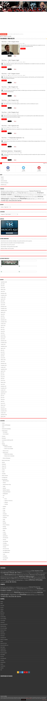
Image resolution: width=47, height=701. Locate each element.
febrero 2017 (3, 289)
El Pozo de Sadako (3, 628)
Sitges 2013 (14, 578)
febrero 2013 (3, 359)
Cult (3, 495)
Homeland (5, 513)
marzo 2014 (3, 335)
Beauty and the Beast (6, 491)
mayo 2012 (3, 376)
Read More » (23, 48)
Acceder (2, 178)
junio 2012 (2, 374)
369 (18, 127)
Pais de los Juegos (3, 652)
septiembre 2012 (4, 369)
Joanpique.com (3, 637)
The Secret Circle (6, 548)
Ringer (4, 530)
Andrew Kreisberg (9, 191)
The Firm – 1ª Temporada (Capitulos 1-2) (12, 137)
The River (4, 546)
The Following (5, 541)
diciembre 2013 (3, 340)
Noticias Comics (6, 450)
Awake (4, 486)
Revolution (5, 528)
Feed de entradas (4, 180)
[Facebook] (20, 672)
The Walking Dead (6, 552)
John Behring (30, 194)
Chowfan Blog (3, 616)
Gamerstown (2, 633)
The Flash (6, 504)
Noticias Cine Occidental (32, 196)
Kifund (1, 641)
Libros (3, 441)
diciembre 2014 (3, 319)
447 (24, 75)
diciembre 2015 (3, 306)
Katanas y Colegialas (4, 639)
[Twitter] (22, 672)
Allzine (1, 603)
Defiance (4, 506)
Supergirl (6, 502)
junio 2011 (2, 397)
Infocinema (2, 635)
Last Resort (5, 517)
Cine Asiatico (5, 432)
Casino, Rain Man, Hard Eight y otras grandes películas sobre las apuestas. (19, 240)
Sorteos (3, 469)
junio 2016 (2, 300)
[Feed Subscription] (46, 38)
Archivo (2, 207)
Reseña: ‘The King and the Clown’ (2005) (11, 246)
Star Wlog (2, 660)
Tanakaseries (2, 666)
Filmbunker (2, 631)
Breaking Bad (5, 493)
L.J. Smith (43, 590)
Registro (2, 177)
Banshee (4, 488)
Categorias (3, 214)
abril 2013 (2, 355)
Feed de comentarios (4, 182)
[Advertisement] (23, 23)
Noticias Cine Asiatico (8, 446)
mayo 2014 (3, 331)
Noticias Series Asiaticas (8, 454)
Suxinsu (1, 664)
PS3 (19, 198)
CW (27, 193)
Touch (4, 554)
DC (3, 497)
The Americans (5, 537)
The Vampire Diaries (6, 550)
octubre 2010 (3, 412)
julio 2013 (2, 350)
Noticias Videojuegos (6, 458)
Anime (3, 426)
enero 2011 (3, 407)
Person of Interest (6, 524)
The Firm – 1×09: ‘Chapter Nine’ (10, 41)
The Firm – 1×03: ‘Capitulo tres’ (10, 125)
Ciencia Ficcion (33, 191)
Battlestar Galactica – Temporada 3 (11, 151)
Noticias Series (5, 452)
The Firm (9, 43)
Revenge (4, 526)
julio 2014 (2, 327)
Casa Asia (2, 614)
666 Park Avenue (6, 480)
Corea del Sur (11, 193)
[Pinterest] (25, 672)
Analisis (3, 423)
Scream (4, 532)
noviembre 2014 (4, 321)
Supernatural (5, 535)
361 (24, 43)
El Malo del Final (3, 626)
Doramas (3, 436)
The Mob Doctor (6, 545)
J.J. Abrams (18, 194)
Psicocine (2, 656)
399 (18, 88)
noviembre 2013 (4, 342)
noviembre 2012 (4, 365)
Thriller (3, 200)
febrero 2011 (3, 405)
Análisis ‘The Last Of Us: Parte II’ (9, 244)
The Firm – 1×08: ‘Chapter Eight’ (10, 60)
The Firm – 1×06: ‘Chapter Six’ (9, 87)
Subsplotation (2, 662)
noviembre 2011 (4, 388)
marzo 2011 (3, 403)
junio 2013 (2, 352)
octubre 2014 (3, 323)
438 (18, 114)
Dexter (4, 508)
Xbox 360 (8, 200)
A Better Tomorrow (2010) (9, 248)
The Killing (5, 543)
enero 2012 (3, 384)
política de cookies (29, 698)
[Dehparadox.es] (23, 6)
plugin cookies (44, 699)
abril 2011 (2, 401)
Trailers (3, 471)
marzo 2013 (3, 357)
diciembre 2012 (3, 363)
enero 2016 (3, 304)
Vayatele (1, 667)
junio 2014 (2, 329)
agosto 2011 (3, 393)
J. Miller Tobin (22, 590)
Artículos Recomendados (6, 428)
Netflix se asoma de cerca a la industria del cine (15, 34)
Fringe (4, 510)
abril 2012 (2, 378)
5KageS (1, 601)
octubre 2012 (3, 367)
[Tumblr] (29, 672)
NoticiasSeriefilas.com (4, 645)
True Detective (5, 557)
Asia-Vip (1, 607)
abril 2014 (2, 333)
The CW (42, 198)
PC (9, 198)
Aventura (18, 191)
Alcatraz (4, 482)
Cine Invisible (2, 620)
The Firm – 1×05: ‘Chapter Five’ (10, 100)
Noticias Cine (24, 196)
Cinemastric (2, 622)
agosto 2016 (3, 299)
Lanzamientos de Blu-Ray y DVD (7, 440)
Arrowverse (14, 191)
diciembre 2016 (3, 293)
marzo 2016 (3, 302)
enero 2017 (3, 291)
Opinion (3, 462)
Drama (39, 193)
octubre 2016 (3, 297)
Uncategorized (4, 477)
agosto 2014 (3, 325)
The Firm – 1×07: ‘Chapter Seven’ (10, 73)
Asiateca (1, 609)
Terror (39, 198)
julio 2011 (2, 395)
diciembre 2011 (3, 386)
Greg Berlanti (14, 590)
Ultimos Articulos (14, 43)
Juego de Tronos (6, 515)
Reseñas (23, 199)
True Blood (5, 556)
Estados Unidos (6, 194)
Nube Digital (2, 647)
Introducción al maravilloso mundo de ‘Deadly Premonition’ (13, 242)
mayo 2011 (3, 399)
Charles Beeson (26, 191)
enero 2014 (3, 338)
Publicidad (4, 464)
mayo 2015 (3, 314)
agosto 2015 (3, 312)
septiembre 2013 (4, 346)
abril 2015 (2, 316)
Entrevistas (4, 438)
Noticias (18, 196)
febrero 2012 (3, 382)
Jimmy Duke (3, 240)
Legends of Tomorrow (8, 500)
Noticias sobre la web (6, 460)
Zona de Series (19, 43)
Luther (4, 519)
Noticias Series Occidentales (9, 455)
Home (2, 36)
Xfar (1, 669)
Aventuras (22, 191)
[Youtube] (27, 672)
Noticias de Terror (3, 643)
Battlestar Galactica (11, 152)
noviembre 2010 (4, 410)
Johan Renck (26, 590)
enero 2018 (3, 287)
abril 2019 (2, 285)
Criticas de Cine (21, 193)
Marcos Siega (7, 196)
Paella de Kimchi (3, 650)
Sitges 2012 (4, 466)
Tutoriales (4, 473)
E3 (43, 193)
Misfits (4, 521)
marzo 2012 (3, 380)
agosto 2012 (3, 371)
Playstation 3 (14, 198)
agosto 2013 (3, 348)
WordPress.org (3, 184)
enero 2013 (3, 361)
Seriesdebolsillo (3, 658)
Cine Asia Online (3, 618)
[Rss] (18, 672)
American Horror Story (7, 484)
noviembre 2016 (4, 295)
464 (21, 152)
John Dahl (34, 590)
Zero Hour (5, 559)
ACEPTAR (23, 699)
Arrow (5, 498)
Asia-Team (2, 605)
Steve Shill (35, 594)
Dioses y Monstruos (3, 624)
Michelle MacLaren (11, 196)
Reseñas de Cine (30, 198)
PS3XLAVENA (2, 654)
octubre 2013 (3, 344)
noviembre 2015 (4, 308)
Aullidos (1, 611)
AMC (5, 191)
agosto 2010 (3, 416)
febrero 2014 (3, 336)
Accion (2, 191)
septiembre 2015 (4, 310)
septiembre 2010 (4, 414)
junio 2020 (2, 283)
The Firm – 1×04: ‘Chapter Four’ (10, 112)
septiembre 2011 (4, 391)
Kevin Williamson (39, 194)
